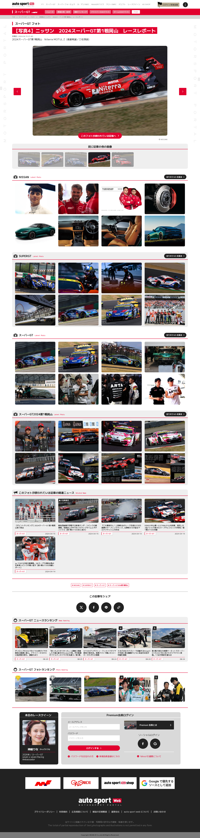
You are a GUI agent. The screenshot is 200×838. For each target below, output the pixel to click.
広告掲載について (80, 811)
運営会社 (115, 811)
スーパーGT (50, 4)
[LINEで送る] (106, 607)
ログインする (92, 748)
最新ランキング (80, 12)
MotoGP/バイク (97, 4)
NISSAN (76, 585)
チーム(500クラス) (121, 12)
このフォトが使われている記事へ (98, 135)
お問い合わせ (159, 811)
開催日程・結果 (64, 12)
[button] (182, 91)
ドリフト (122, 4)
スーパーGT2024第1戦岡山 (119, 585)
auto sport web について (136, 811)
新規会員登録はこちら (109, 756)
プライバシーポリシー (44, 811)
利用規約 (63, 811)
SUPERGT (88, 585)
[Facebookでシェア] (94, 607)
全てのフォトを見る (174, 177)
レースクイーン (134, 4)
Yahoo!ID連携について (150, 756)
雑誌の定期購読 (100, 811)
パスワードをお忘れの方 (82, 756)
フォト (136, 12)
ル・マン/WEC (83, 4)
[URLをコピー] (119, 607)
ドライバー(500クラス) (100, 12)
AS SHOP (146, 4)
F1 (42, 4)
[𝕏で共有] (81, 607)
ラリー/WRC (111, 4)
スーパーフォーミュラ (66, 4)
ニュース (49, 12)
